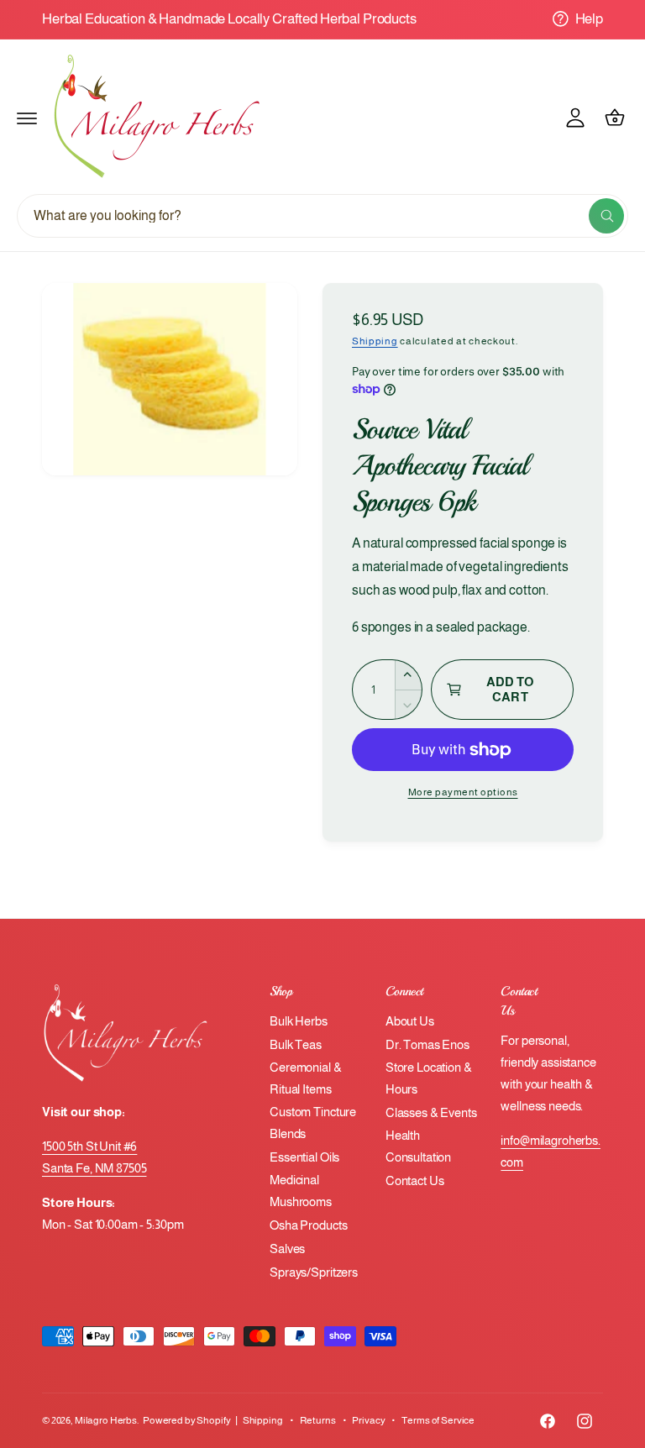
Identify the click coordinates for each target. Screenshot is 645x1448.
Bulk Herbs (299, 1021)
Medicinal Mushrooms (301, 1191)
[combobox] (322, 216)
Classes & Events (431, 1113)
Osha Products (308, 1225)
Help (589, 18)
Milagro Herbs (106, 1420)
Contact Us (414, 1181)
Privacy (368, 1420)
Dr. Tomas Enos (427, 1045)
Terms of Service (438, 1420)
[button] (26, 117)
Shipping (375, 341)
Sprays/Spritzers (314, 1272)
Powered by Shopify (187, 1420)
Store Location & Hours (428, 1078)
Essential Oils (304, 1157)
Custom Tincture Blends (313, 1123)
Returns (318, 1420)
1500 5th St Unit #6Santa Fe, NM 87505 (94, 1157)
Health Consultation (418, 1146)
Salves (287, 1249)
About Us (409, 1021)
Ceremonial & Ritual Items (305, 1078)
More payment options (463, 792)
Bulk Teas (296, 1045)
